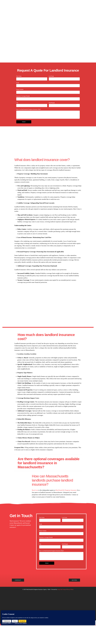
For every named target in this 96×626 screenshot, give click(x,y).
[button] (48, 337)
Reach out (35, 490)
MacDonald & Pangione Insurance (66, 490)
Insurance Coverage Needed (23, 96)
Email (18, 82)
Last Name (52, 76)
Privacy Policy (70, 589)
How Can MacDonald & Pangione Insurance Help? (28, 109)
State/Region (52, 102)
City (17, 102)
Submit (23, 121)
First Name (19, 76)
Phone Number (20, 89)
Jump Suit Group (61, 589)
